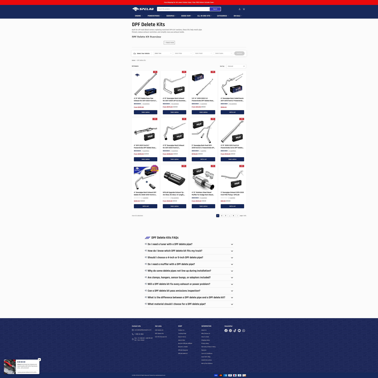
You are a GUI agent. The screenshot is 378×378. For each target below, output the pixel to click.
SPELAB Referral (182, 353)
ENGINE (138, 16)
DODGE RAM (186, 16)
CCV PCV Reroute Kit (161, 337)
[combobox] (189, 9)
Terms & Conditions (206, 353)
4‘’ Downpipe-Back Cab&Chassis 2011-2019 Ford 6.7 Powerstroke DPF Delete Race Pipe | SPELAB (232, 100)
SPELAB (138, 375)
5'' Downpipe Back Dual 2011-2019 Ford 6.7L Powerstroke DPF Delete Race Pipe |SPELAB (203, 147)
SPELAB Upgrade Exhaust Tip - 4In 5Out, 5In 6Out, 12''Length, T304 (173, 194)
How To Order (205, 337)
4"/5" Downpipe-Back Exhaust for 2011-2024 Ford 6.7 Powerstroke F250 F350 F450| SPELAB (173, 149)
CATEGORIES (222, 16)
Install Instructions (206, 360)
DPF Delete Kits (159, 333)
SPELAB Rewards (183, 350)
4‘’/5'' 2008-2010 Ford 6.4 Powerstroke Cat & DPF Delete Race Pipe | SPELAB (231, 147)
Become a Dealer (183, 347)
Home (133, 60)
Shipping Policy (205, 340)
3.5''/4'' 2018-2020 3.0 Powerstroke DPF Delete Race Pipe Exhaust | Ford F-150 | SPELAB (202, 102)
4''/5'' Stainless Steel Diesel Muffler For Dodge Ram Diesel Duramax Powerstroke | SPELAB (203, 194)
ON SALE (237, 16)
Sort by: (222, 66)
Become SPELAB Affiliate (185, 343)
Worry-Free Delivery (206, 363)
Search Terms (182, 337)
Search (215, 9)
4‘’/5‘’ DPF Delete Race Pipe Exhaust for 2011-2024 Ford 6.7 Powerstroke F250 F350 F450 (145, 100)
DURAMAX (170, 16)
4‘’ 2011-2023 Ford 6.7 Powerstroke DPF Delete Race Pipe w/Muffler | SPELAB (144, 147)
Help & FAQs (181, 340)
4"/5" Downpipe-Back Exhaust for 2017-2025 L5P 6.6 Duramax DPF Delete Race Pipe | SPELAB (174, 100)
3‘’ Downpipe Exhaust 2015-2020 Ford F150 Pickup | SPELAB (232, 193)
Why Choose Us (205, 333)
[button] (39, 359)
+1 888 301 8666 (139, 334)
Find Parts (239, 53)
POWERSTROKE (154, 16)
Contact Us (181, 330)
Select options (146, 112)
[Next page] (237, 215)
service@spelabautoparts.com (142, 330)
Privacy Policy (205, 343)
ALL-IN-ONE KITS (203, 16)
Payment (203, 350)
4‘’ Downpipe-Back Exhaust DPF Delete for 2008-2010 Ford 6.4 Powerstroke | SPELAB (145, 194)
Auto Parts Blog (205, 357)
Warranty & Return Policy (208, 347)
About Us (204, 330)
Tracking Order (182, 333)
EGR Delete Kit (159, 330)
